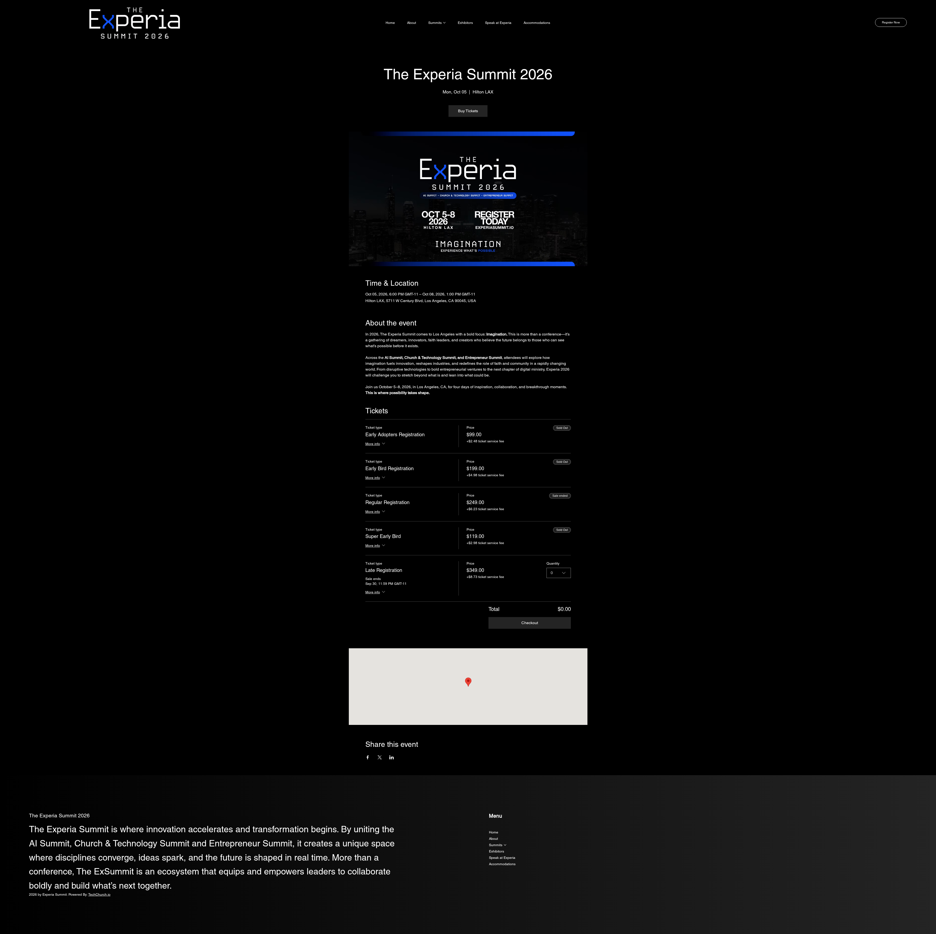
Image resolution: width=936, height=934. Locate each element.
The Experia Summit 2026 (59, 815)
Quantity (552, 563)
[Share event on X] (379, 757)
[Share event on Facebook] (367, 757)
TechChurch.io (99, 894)
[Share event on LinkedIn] (391, 757)
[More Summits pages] (444, 22)
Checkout (529, 622)
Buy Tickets (468, 111)
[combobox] (558, 573)
